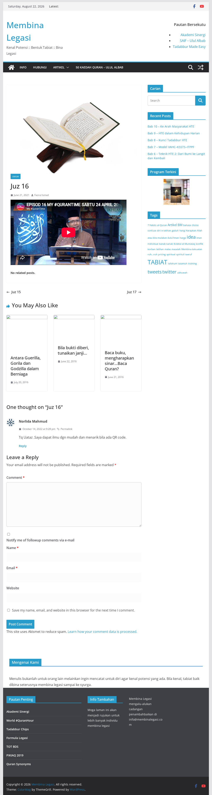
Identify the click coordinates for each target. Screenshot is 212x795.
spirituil (180, 254)
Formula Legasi (17, 738)
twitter (169, 272)
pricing (162, 254)
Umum (15, 176)
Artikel (59, 67)
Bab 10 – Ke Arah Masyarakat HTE (171, 126)
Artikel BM (175, 225)
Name (12, 548)
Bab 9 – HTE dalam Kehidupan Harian (174, 133)
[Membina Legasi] (11, 67)
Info (23, 67)
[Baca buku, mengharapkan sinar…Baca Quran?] (121, 318)
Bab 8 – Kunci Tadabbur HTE (167, 140)
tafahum (172, 263)
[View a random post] (201, 67)
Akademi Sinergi (193, 35)
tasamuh (182, 263)
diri (159, 230)
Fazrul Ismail (41, 195)
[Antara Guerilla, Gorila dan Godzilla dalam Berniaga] (26, 318)
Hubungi (40, 67)
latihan (160, 249)
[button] (67, 67)
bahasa (187, 225)
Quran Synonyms (18, 764)
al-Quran (162, 225)
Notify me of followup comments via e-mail (40, 540)
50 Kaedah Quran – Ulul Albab (99, 67)
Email (12, 568)
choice (195, 225)
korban (151, 249)
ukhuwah (182, 272)
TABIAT (157, 262)
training (192, 263)
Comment (15, 477)
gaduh (175, 230)
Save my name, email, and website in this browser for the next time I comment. (73, 610)
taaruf (188, 254)
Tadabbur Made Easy (189, 46)
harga (183, 237)
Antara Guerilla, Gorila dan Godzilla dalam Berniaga (26, 366)
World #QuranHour (20, 720)
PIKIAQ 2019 (14, 755)
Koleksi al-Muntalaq (184, 243)
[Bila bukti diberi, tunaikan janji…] (74, 318)
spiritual (170, 254)
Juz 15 (16, 292)
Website (12, 588)
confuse (152, 230)
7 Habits (152, 225)
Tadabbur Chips (17, 729)
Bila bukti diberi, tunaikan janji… (73, 350)
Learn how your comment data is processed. (102, 631)
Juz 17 (131, 292)
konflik (199, 243)
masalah (176, 249)
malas (168, 249)
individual (153, 243)
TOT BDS (12, 747)
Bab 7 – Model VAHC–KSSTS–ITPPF (171, 147)
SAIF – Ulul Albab (193, 40)
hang (182, 230)
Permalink (66, 429)
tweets (154, 272)
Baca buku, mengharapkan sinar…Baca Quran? (119, 361)
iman (199, 237)
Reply (23, 446)
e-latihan (166, 230)
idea (191, 237)
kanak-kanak (166, 243)
